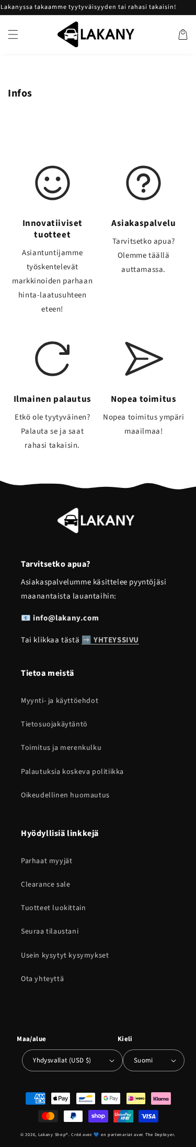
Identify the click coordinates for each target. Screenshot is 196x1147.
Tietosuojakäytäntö (54, 724)
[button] (13, 34)
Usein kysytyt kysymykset (65, 955)
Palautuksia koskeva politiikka (72, 772)
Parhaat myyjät (46, 861)
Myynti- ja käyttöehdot (59, 701)
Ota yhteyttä (42, 979)
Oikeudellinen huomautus (65, 795)
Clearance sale (45, 884)
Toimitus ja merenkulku (61, 748)
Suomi (143, 1060)
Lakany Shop (52, 1134)
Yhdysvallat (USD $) (62, 1060)
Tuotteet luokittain (53, 908)
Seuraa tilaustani (49, 931)
